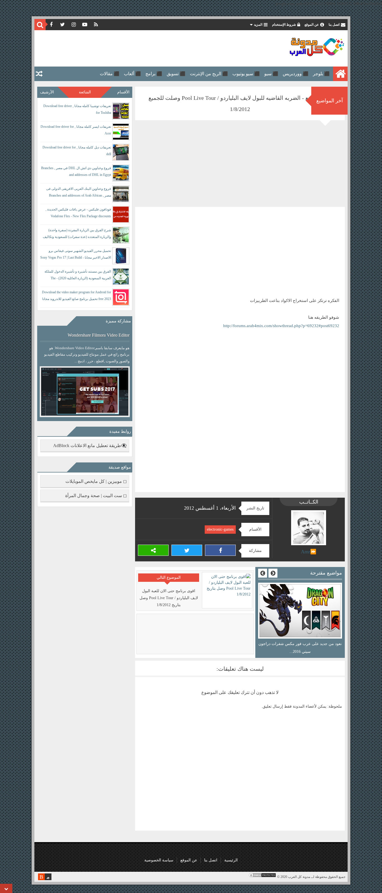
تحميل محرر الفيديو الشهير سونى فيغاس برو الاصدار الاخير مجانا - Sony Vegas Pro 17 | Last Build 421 (75, 255)
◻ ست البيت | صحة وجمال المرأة (96, 495)
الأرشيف (47, 92)
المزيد (258, 25)
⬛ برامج (153, 73)
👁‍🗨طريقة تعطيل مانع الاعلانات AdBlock (90, 445)
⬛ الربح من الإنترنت (209, 73)
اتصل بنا (334, 25)
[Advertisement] (139, 48)
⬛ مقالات (109, 73)
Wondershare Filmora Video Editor (98, 335)
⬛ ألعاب (132, 73)
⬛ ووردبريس (295, 73)
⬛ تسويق (176, 73)
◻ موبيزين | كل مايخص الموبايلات (96, 481)
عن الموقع (312, 25)
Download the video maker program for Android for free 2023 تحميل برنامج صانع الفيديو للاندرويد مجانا (76, 295)
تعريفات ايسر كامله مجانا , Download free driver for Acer (76, 130)
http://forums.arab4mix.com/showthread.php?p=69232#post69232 (281, 325)
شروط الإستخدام (284, 25)
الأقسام (123, 92)
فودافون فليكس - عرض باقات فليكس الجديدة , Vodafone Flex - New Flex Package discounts (78, 212)
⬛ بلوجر (321, 73)
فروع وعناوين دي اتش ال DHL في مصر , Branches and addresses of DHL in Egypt (76, 171)
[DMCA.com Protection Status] (262, 877)
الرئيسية (231, 860)
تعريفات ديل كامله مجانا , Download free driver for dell (77, 150)
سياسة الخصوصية (158, 860)
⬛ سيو (271, 73)
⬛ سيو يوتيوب (246, 73)
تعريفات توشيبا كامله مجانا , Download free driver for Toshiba (77, 109)
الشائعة (85, 92)
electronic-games (220, 529)
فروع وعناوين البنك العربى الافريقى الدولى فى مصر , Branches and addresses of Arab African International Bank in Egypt (78, 193)
